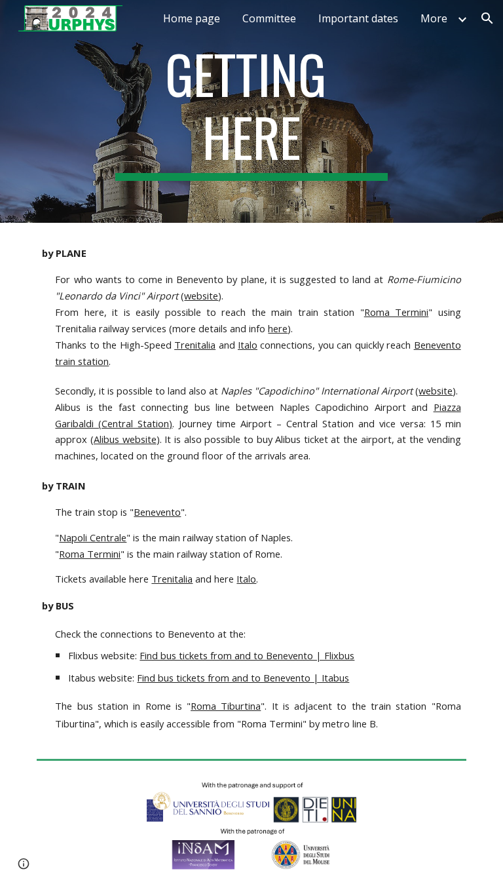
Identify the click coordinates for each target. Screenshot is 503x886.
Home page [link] (191, 18)
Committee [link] (269, 18)
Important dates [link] (358, 18)
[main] (251, 111)
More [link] (433, 18)
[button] (487, 18)
